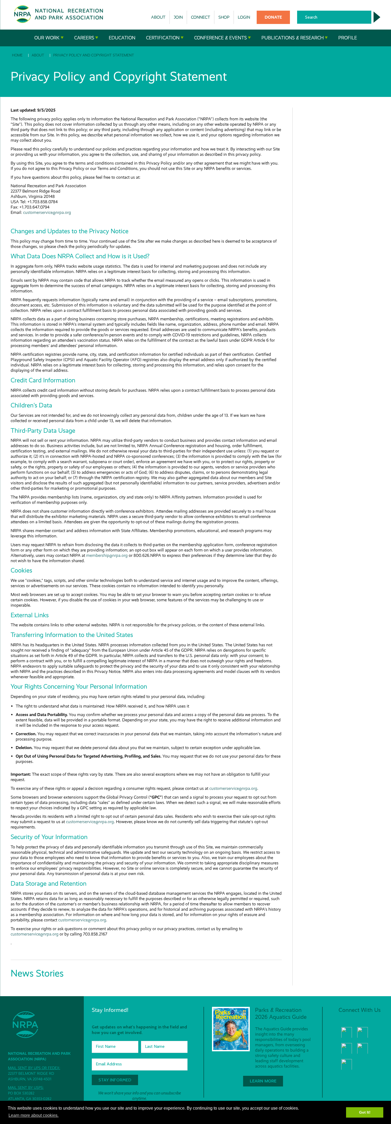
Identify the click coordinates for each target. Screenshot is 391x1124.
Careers (84, 37)
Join (178, 17)
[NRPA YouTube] (346, 1048)
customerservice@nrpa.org (47, 212)
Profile (347, 37)
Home (17, 55)
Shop (224, 17)
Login (244, 17)
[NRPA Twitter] (362, 1032)
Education (122, 37)
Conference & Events (220, 37)
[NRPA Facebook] (346, 1032)
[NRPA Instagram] (346, 1064)
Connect (200, 17)
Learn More (263, 1081)
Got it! (365, 1112)
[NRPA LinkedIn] (362, 1048)
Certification (163, 37)
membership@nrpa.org (107, 555)
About (158, 17)
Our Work (47, 37)
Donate (273, 17)
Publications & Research (292, 37)
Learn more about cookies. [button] (34, 1115)
